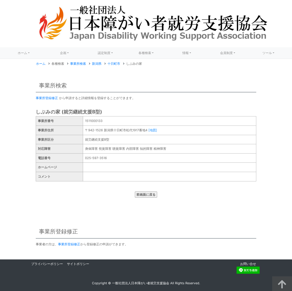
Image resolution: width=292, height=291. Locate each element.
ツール (267, 53)
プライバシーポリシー (47, 264)
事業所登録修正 (47, 98)
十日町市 (113, 64)
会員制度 (226, 53)
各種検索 (144, 53)
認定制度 (104, 53)
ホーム (22, 53)
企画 (63, 53)
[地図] (152, 130)
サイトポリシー (78, 264)
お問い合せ (248, 264)
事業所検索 (78, 64)
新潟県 (97, 64)
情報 (185, 53)
